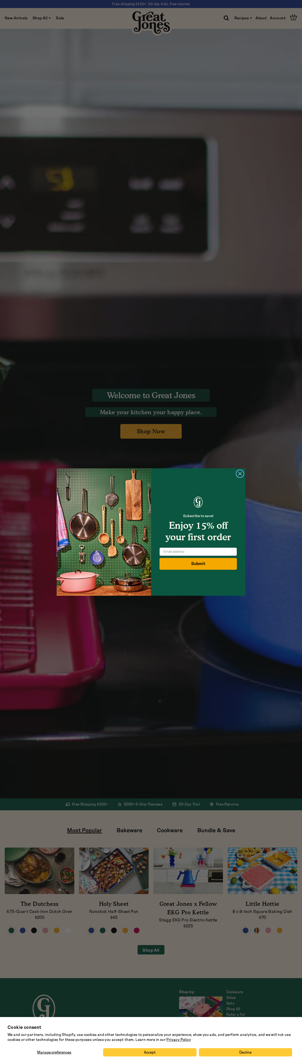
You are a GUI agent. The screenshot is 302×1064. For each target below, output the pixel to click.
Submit (198, 564)
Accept (150, 1052)
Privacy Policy (178, 1039)
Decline (245, 1052)
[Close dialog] (239, 473)
